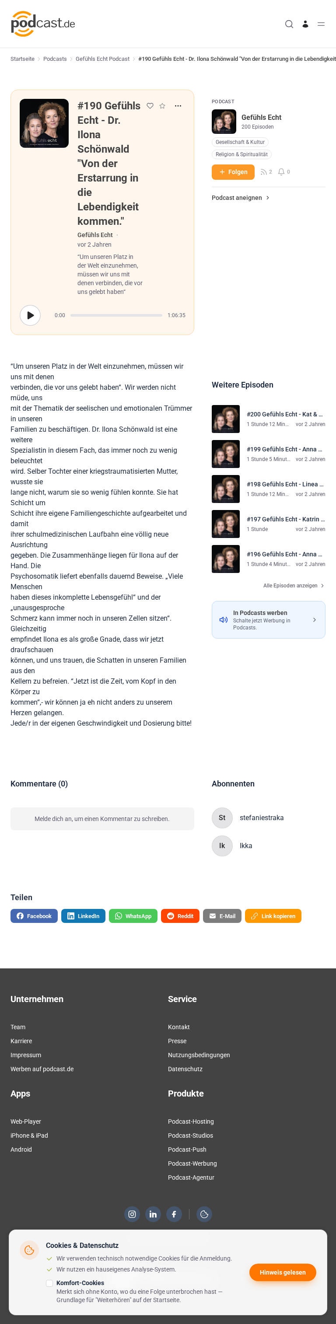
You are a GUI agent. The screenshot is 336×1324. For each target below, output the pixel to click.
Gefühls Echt (95, 234)
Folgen (238, 171)
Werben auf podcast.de (42, 1068)
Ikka (246, 846)
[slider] (116, 315)
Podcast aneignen (237, 197)
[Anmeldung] (305, 24)
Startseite (22, 59)
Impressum (25, 1055)
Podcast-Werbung (192, 1163)
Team (17, 1027)
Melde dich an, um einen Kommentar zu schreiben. (102, 818)
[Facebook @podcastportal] (174, 1214)
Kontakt (179, 1027)
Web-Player (25, 1121)
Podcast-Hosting (191, 1121)
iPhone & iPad (29, 1135)
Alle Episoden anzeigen (290, 586)
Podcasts (55, 59)
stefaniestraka (262, 818)
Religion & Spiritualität (242, 154)
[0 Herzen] (150, 105)
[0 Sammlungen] (162, 105)
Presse (177, 1041)
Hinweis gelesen (283, 1272)
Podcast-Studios (190, 1135)
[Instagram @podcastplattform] (132, 1214)
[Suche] (289, 24)
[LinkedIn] (153, 1214)
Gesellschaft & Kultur (240, 142)
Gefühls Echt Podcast (103, 59)
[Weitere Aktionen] (178, 106)
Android (21, 1149)
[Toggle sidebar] (321, 24)
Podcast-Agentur (191, 1177)
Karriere (21, 1041)
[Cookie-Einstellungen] (204, 1214)
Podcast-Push (187, 1149)
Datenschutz (185, 1068)
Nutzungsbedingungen (199, 1055)
